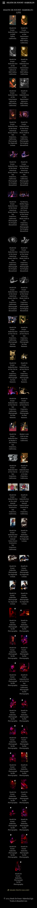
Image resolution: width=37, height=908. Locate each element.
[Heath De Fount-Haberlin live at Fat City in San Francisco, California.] (13, 458)
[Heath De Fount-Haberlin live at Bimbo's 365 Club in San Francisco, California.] (13, 426)
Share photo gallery (19, 890)
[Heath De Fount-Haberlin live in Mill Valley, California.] (13, 20)
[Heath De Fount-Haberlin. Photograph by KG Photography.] (13, 613)
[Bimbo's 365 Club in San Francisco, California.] (24, 426)
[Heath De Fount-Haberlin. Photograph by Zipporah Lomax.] (24, 523)
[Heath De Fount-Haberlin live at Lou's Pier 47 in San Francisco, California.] (24, 458)
